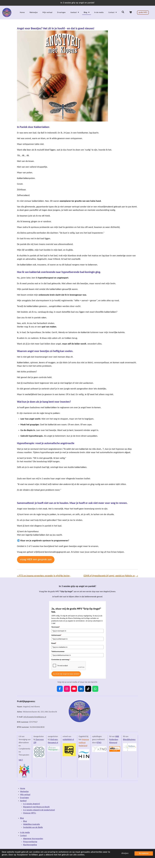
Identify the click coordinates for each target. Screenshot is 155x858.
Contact (23, 836)
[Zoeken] (123, 12)
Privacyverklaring (30, 842)
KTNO (99, 743)
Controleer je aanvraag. (60, 659)
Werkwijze (24, 792)
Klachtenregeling (30, 845)
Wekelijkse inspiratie (31, 824)
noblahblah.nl (68, 740)
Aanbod (23, 801)
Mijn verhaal (25, 795)
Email (53, 643)
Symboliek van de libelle (33, 827)
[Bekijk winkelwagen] (130, 12)
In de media (25, 832)
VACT (21, 760)
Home (22, 788)
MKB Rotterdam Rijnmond (114, 739)
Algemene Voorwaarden (33, 839)
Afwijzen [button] (124, 853)
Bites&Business (129, 740)
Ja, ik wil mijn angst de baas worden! (66, 674)
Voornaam (55, 627)
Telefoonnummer (57, 651)
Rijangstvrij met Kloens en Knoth (36, 807)
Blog (22, 818)
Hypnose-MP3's (29, 813)
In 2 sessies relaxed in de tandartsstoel (39, 810)
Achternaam (56, 635)
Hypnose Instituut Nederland (84, 743)
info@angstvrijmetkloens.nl (34, 717)
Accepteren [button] (143, 853)
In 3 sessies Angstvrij (31, 804)
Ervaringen (24, 798)
